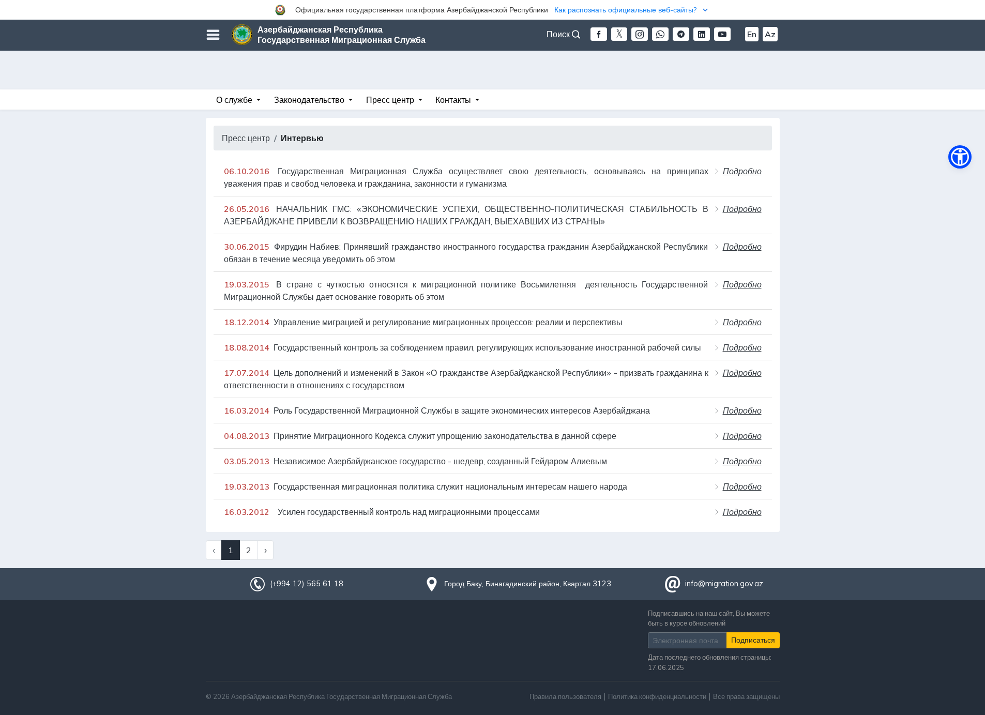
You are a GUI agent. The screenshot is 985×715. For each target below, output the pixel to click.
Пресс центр (246, 138)
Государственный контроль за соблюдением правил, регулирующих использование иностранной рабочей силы (462, 347)
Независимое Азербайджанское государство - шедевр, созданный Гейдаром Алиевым (415, 461)
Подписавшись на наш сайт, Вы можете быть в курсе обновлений (709, 618)
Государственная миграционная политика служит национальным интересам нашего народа (425, 486)
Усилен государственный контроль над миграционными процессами (382, 512)
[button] (492, 10)
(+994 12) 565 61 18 (306, 583)
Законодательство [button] (310, 100)
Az (770, 34)
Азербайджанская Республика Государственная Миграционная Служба (341, 34)
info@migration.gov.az (724, 583)
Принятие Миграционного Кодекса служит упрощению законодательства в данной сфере (420, 436)
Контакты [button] (454, 100)
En (751, 34)
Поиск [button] (559, 34)
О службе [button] (235, 100)
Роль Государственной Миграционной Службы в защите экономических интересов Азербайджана (437, 410)
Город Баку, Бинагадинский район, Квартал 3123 (527, 583)
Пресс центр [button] (391, 100)
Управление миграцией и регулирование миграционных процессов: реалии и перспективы (423, 322)
